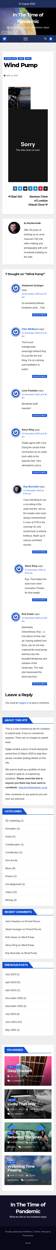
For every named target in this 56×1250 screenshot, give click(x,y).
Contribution (12, 852)
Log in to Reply (39, 315)
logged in (24, 703)
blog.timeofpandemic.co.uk (33, 787)
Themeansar (27, 1235)
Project (9, 876)
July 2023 (10, 974)
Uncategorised (13, 884)
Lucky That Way (21, 1104)
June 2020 (11, 1022)
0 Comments (17, 1081)
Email (28, 1243)
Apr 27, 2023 (16, 1109)
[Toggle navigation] (26, 38)
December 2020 (14, 998)
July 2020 (10, 1014)
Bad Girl (16, 196)
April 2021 (11, 990)
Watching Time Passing (20, 1168)
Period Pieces (32, 921)
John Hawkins (13, 921)
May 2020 (10, 1030)
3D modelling (10, 58)
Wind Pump (28, 937)
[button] (45, 38)
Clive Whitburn (30, 329)
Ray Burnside (34, 223)
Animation (10, 828)
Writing (9, 900)
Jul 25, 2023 (16, 1076)
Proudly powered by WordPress (19, 1232)
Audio (21, 58)
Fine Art (9, 860)
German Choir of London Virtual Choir (38, 200)
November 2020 (14, 1006)
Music (8, 868)
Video (28, 58)
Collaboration (12, 844)
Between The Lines (24, 1137)
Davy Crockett (19, 1071)
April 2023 (11, 982)
